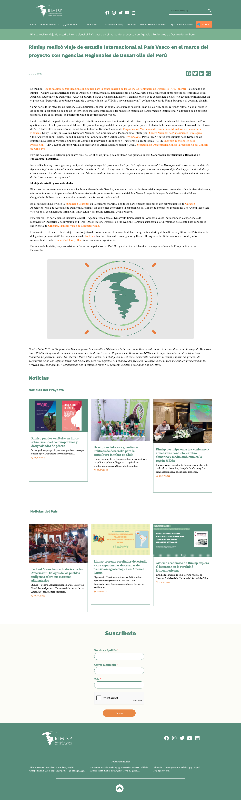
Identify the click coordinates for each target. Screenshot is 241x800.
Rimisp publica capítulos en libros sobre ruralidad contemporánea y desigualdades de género (55, 442)
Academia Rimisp (114, 24)
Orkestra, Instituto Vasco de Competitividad (73, 225)
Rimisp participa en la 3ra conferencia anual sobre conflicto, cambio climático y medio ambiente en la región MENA (182, 454)
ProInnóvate (133, 137)
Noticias (131, 24)
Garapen (190, 203)
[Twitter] (120, 13)
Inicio (33, 24)
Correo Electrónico (106, 664)
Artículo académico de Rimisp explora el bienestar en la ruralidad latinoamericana (182, 566)
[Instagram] (114, 13)
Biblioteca (92, 24)
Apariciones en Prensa (181, 24)
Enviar (119, 713)
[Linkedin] (134, 13)
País (97, 679)
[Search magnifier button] (209, 10)
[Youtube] (127, 13)
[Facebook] (107, 13)
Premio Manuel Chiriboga (153, 24)
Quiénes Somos (48, 24)
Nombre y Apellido (106, 650)
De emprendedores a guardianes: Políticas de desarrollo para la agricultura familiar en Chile (116, 450)
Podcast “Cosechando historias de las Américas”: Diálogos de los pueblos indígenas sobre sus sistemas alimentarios (57, 574)
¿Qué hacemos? (71, 24)
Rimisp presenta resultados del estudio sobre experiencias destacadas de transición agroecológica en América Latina (120, 566)
